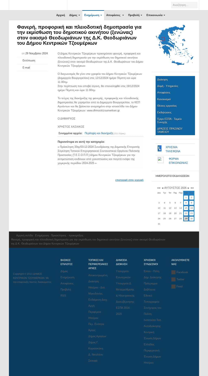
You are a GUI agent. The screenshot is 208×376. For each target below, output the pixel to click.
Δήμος (73, 15)
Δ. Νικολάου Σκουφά (95, 357)
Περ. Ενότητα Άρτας (96, 327)
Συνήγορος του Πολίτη (152, 310)
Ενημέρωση (91, 15)
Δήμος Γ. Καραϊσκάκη (95, 345)
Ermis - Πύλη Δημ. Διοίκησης (152, 274)
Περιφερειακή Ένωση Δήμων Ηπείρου (152, 356)
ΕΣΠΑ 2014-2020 (123, 310)
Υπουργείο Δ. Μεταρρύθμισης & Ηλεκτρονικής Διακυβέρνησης (125, 292)
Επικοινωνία (154, 15)
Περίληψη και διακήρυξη (99, 133)
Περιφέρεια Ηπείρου (94, 314)
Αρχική (60, 15)
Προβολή (134, 15)
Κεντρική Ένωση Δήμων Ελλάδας (152, 338)
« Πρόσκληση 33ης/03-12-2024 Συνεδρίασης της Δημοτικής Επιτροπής (99, 146)
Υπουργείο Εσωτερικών (123, 274)
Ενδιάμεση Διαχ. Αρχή (98, 302)
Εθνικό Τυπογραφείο (151, 298)
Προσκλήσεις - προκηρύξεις (67, 235)
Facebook (182, 272)
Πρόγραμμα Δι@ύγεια (150, 286)
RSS (63, 295)
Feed (179, 286)
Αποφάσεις (113, 15)
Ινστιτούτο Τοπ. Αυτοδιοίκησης (153, 323)
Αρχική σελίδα (24, 235)
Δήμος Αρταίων (97, 336)
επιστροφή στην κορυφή (129, 179)
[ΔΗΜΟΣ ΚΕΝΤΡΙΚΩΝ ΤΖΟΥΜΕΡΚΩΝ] (38, 5)
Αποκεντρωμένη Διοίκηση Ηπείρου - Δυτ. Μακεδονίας (97, 284)
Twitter (180, 279)
